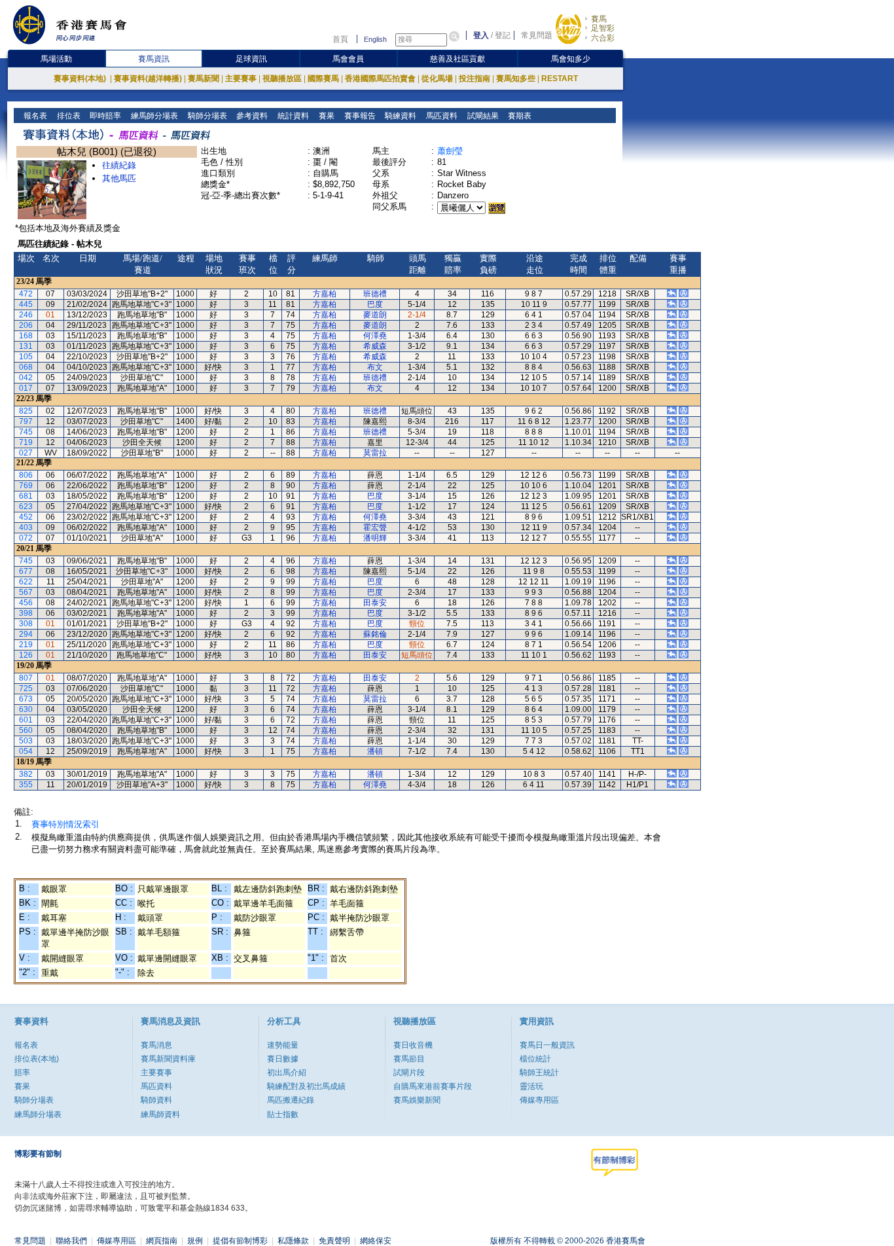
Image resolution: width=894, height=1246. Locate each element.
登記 (502, 35)
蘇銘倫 (375, 634)
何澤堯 (375, 335)
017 (26, 388)
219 (26, 644)
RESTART (559, 78)
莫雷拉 (375, 452)
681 (26, 496)
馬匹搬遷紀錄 (290, 1100)
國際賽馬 (323, 78)
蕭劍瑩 (450, 151)
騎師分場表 (206, 115)
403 (26, 527)
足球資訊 (251, 58)
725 (26, 688)
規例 (195, 1240)
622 (26, 581)
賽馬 (599, 19)
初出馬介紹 (286, 1072)
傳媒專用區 (539, 1100)
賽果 (325, 115)
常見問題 (536, 35)
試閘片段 (409, 1072)
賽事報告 (359, 115)
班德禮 (375, 293)
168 (26, 335)
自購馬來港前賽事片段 (432, 1086)
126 (26, 655)
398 (26, 613)
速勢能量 (282, 1045)
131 (26, 346)
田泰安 (375, 602)
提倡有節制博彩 (240, 1240)
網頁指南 (161, 1240)
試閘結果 (482, 115)
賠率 (22, 1072)
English (375, 39)
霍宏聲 (375, 527)
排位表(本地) (36, 1058)
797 (26, 421)
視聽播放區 (282, 78)
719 (26, 442)
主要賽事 (241, 78)
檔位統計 (535, 1058)
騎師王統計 (539, 1072)
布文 (375, 367)
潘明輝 (375, 538)
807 (26, 678)
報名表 (34, 115)
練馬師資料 (160, 1114)
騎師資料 (156, 1100)
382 (26, 774)
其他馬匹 (119, 178)
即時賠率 (104, 115)
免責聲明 (334, 1240)
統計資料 (292, 115)
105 (26, 356)
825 (26, 411)
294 (26, 634)
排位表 (67, 115)
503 (26, 740)
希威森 (375, 346)
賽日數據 (282, 1058)
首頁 (340, 39)
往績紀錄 (119, 165)
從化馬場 (437, 78)
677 (26, 571)
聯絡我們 (71, 1240)
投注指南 (474, 78)
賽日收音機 (413, 1045)
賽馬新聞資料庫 (168, 1058)
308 (26, 623)
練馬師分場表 (153, 115)
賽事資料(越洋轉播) (148, 78)
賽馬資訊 (154, 58)
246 (26, 314)
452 (26, 517)
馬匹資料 (440, 115)
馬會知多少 (570, 58)
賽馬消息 (156, 1045)
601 (26, 719)
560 (26, 730)
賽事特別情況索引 (65, 824)
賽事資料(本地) (81, 78)
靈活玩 (531, 1086)
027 (26, 452)
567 (26, 592)
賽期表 (518, 115)
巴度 (375, 304)
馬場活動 (56, 58)
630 (26, 709)
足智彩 (603, 28)
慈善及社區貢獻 (457, 58)
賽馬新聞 (203, 78)
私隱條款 (293, 1240)
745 (26, 431)
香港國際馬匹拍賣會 (380, 78)
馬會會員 (348, 58)
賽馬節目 (409, 1058)
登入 (481, 35)
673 (26, 698)
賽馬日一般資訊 (547, 1045)
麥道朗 (375, 314)
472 (26, 293)
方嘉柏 (324, 293)
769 (26, 485)
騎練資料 (399, 115)
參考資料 (251, 115)
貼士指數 (282, 1114)
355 (26, 784)
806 (26, 475)
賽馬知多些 (515, 78)
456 (26, 602)
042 (26, 377)
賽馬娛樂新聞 (416, 1100)
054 (26, 751)
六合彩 (603, 38)
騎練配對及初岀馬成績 (306, 1086)
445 (26, 304)
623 (26, 506)
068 (26, 367)
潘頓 (375, 751)
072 (26, 538)
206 (26, 325)
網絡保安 (375, 1240)
